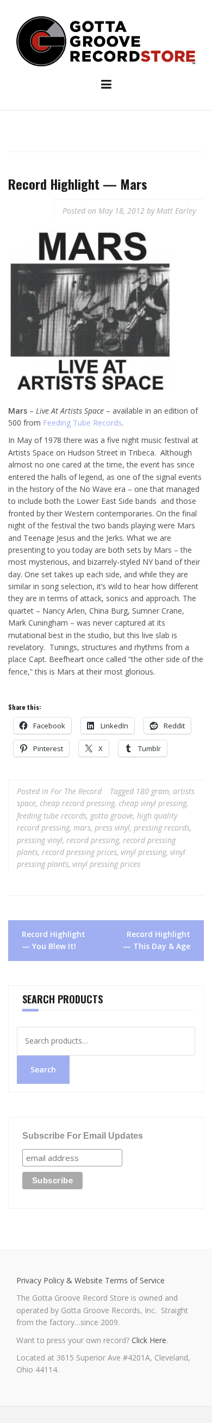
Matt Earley (176, 210)
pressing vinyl (40, 840)
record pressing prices (79, 852)
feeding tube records (51, 815)
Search (43, 1069)
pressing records (162, 827)
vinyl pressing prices (106, 864)
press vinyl (112, 827)
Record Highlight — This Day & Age (156, 940)
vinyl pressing (143, 852)
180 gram (152, 791)
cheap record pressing (77, 803)
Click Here (149, 1340)
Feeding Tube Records (82, 422)
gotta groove (111, 815)
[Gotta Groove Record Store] (106, 40)
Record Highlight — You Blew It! (53, 940)
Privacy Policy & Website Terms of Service (90, 1280)
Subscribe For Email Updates (82, 1135)
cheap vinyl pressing (152, 803)
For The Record (76, 791)
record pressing (92, 840)
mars (82, 827)
